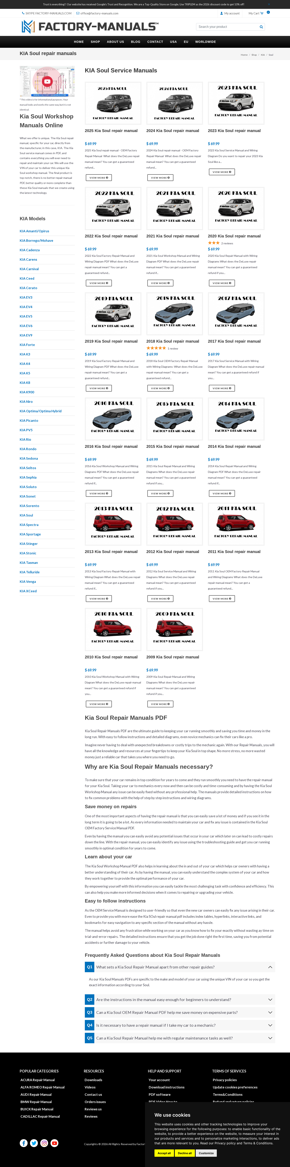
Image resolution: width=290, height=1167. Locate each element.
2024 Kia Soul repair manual (172, 130)
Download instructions (166, 1087)
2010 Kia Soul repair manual (111, 657)
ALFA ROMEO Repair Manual (43, 1087)
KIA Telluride (30, 572)
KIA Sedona (29, 458)
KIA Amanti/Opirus (34, 231)
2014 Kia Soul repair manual (234, 446)
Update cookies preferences (235, 1087)
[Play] (47, 81)
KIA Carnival (29, 269)
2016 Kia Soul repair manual (111, 446)
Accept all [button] (164, 1153)
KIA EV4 (26, 307)
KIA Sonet (28, 496)
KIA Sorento (29, 506)
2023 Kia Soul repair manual (234, 130)
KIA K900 (27, 392)
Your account (159, 1080)
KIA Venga (28, 581)
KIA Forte (27, 345)
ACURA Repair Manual (38, 1080)
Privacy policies (225, 1080)
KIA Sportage (30, 534)
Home (244, 54)
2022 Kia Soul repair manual (111, 236)
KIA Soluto (28, 487)
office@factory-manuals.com (99, 13)
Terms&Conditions (227, 1094)
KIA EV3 (26, 297)
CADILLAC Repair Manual (40, 1116)
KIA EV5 (26, 316)
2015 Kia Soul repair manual (172, 446)
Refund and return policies (233, 1102)
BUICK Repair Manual (37, 1109)
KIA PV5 (26, 430)
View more (98, 177)
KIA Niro (26, 401)
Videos (90, 1087)
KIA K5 (25, 373)
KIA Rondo (28, 449)
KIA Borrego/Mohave (36, 240)
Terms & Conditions (257, 1143)
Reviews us (93, 1109)
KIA (263, 54)
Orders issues (95, 1102)
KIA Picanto (29, 420)
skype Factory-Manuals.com (48, 13)
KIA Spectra (29, 525)
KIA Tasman (29, 563)
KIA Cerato (28, 288)
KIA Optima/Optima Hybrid (41, 411)
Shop (254, 54)
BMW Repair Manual (36, 1102)
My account (232, 13)
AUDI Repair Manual (36, 1094)
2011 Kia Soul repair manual (234, 551)
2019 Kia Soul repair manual (111, 341)
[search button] (261, 27)
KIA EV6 (26, 326)
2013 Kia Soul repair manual (111, 551)
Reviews (91, 1116)
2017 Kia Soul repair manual (234, 341)
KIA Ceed (27, 278)
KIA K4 (25, 364)
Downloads (93, 1080)
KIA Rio (25, 439)
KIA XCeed (28, 591)
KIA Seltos (28, 468)
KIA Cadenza (30, 250)
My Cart (258, 13)
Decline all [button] (185, 1153)
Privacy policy (225, 1143)
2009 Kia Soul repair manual (172, 657)
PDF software (160, 1094)
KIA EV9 (26, 335)
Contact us (93, 1094)
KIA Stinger (29, 544)
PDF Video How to (163, 1102)
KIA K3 (25, 354)
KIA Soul (26, 515)
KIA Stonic (28, 553)
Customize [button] (206, 1153)
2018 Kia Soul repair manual (172, 341)
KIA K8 (25, 383)
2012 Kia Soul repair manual (172, 551)
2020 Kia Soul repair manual (234, 236)
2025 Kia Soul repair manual (111, 130)
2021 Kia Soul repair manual (172, 236)
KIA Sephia (28, 477)
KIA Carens (28, 259)
